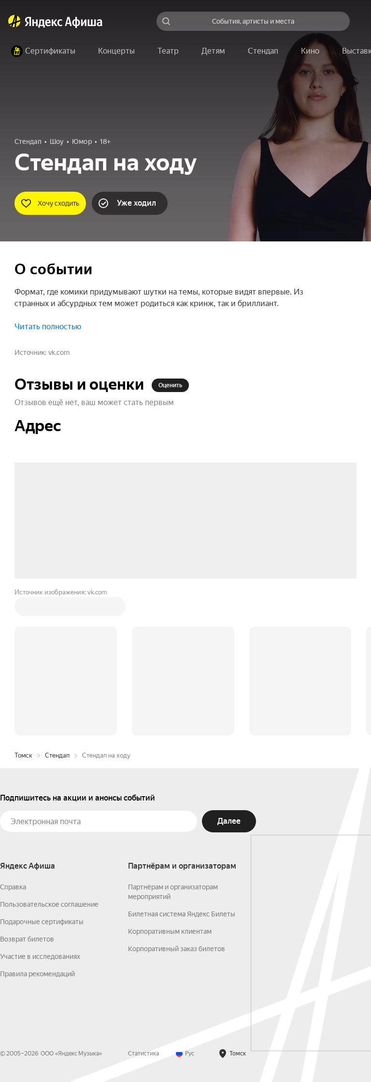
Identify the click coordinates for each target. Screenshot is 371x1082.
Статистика (143, 1053)
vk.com (59, 352)
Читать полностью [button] (47, 326)
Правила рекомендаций (37, 974)
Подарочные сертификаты (42, 922)
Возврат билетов (27, 939)
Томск (23, 755)
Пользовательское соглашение (49, 904)
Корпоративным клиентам (170, 931)
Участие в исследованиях (40, 956)
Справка (13, 887)
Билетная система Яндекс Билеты (181, 914)
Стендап (57, 755)
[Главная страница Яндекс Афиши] (14, 21)
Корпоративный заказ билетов (176, 949)
